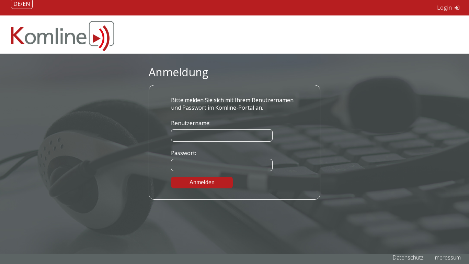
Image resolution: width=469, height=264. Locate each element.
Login (444, 7)
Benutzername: (190, 123)
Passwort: (183, 153)
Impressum (447, 257)
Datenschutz (408, 257)
